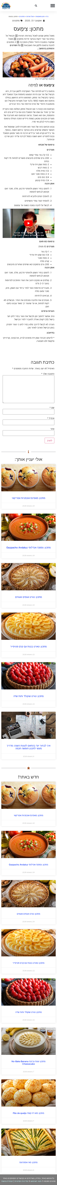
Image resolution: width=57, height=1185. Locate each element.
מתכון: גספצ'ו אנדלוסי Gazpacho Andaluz (28, 547)
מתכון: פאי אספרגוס (28, 1162)
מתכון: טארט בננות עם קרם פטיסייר (28, 646)
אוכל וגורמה (30, 16)
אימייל (50, 418)
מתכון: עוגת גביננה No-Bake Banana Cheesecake (28, 1062)
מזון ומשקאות (40, 16)
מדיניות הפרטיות (21, 1181)
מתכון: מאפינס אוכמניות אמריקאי (28, 498)
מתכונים (22, 16)
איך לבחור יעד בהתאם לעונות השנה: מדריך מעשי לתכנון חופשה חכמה (28, 747)
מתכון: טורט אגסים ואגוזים (28, 597)
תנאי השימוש (36, 1181)
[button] (52, 5)
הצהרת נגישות (7, 1181)
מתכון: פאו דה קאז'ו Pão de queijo (28, 1113)
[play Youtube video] (28, 223)
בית (47, 16)
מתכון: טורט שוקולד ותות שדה (28, 696)
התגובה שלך (47, 374)
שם (52, 408)
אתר (52, 429)
